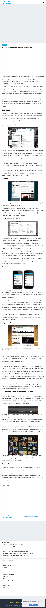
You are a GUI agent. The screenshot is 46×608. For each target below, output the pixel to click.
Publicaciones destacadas (8, 574)
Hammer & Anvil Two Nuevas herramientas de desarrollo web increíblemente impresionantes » (33, 517)
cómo (4, 563)
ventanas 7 (5, 589)
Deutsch (12, 602)
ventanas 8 (5, 572)
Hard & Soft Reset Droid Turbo (9, 546)
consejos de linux (6, 576)
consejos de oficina (7, 565)
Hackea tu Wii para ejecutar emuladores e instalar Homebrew (15, 555)
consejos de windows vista (8, 594)
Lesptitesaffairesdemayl (13, 605)
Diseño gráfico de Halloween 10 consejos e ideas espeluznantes (16, 551)
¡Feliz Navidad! (6, 549)
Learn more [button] (39, 601)
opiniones (5, 567)
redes (4, 583)
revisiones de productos (8, 587)
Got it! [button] (33, 604)
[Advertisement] (23, 13)
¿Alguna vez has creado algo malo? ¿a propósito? (13, 544)
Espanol (18, 602)
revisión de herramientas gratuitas (10, 569)
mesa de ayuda (6, 585)
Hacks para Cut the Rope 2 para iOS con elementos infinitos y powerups (18, 553)
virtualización (5, 592)
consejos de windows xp (8, 580)
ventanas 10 (5, 578)
